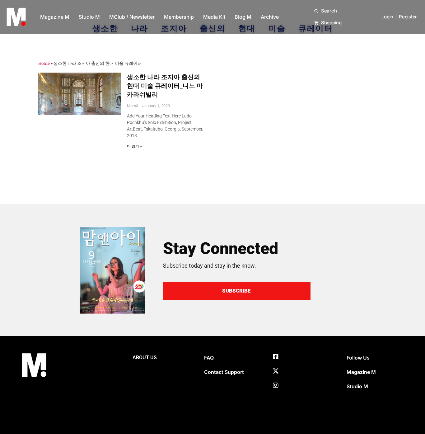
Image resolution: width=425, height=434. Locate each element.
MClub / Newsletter (132, 17)
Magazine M (54, 17)
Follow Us (358, 358)
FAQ (209, 358)
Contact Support (224, 372)
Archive (270, 17)
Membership (179, 17)
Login (387, 17)
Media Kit (214, 17)
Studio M (89, 17)
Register (408, 17)
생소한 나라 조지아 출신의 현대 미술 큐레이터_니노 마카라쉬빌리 (165, 85)
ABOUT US (145, 357)
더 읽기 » (134, 146)
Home (44, 63)
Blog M (243, 17)
